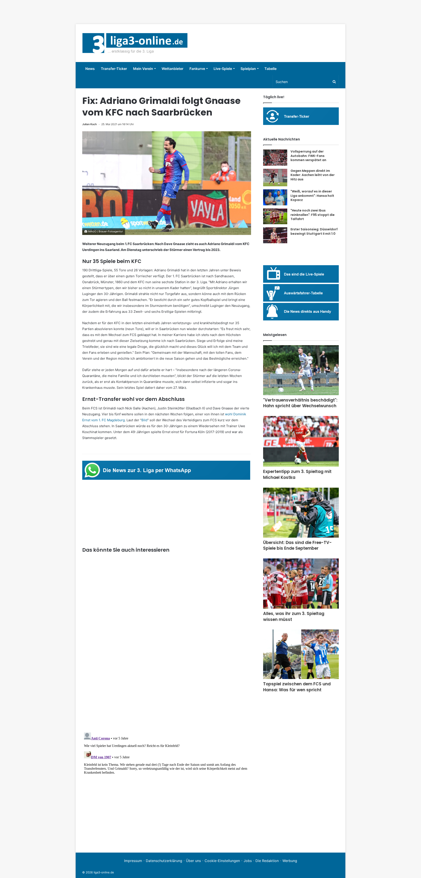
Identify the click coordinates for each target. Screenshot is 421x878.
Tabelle (270, 68)
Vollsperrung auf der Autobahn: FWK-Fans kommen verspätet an (308, 155)
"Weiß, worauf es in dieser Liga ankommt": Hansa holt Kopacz (312, 195)
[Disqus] (166, 785)
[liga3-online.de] (135, 43)
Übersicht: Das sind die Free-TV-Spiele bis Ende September (297, 545)
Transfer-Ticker (114, 68)
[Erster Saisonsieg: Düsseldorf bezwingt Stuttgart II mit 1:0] (275, 235)
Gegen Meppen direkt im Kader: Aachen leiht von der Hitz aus (313, 175)
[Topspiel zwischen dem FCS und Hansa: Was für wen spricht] (301, 654)
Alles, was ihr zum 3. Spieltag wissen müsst (293, 616)
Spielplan (248, 68)
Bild (144, 420)
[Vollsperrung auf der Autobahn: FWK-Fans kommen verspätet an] (275, 157)
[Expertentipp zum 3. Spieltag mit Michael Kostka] (301, 441)
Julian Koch (89, 124)
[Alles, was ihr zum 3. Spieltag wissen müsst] (301, 583)
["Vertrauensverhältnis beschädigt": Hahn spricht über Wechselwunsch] (301, 370)
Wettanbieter (172, 68)
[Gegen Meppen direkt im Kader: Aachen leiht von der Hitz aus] (275, 177)
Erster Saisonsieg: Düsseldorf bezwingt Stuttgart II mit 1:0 (314, 231)
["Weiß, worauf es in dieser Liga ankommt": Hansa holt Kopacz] (275, 197)
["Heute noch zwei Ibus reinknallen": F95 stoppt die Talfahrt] (275, 216)
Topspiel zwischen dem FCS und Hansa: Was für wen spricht (297, 687)
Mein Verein (143, 68)
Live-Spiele (223, 68)
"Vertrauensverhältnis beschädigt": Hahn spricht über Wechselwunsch (300, 403)
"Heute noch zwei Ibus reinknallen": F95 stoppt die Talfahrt (313, 214)
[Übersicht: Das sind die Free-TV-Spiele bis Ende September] (301, 513)
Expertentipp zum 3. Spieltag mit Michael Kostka (297, 474)
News (90, 68)
